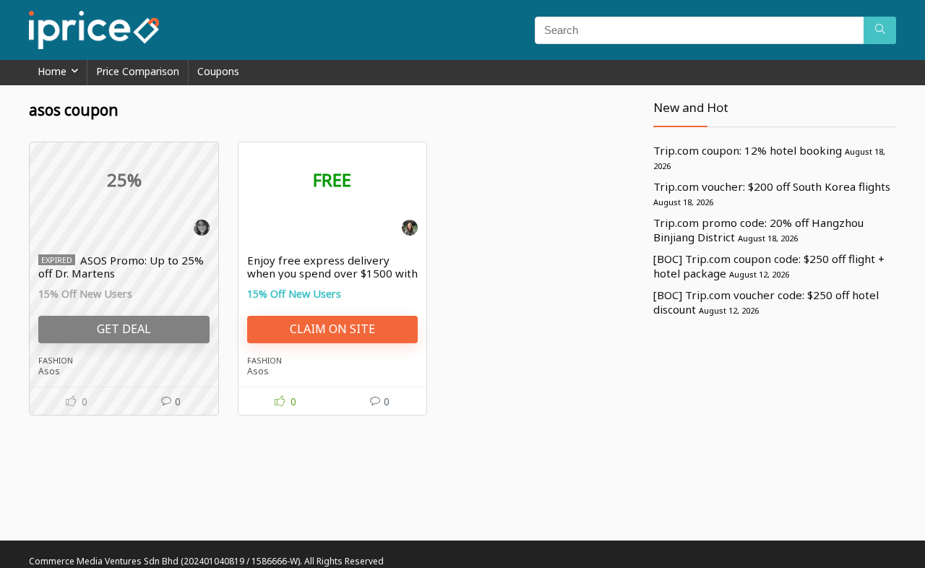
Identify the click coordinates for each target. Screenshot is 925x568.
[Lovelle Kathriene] (202, 230)
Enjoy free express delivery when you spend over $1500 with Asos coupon (332, 273)
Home (52, 71)
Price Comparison (137, 71)
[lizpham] (410, 230)
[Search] (880, 30)
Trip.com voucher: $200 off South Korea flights (771, 186)
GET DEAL (124, 329)
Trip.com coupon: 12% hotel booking (747, 150)
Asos (49, 371)
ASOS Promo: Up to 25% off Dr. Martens (121, 266)
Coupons (218, 71)
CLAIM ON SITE (332, 329)
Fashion (55, 360)
